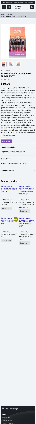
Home (2, 14)
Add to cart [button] (6, 241)
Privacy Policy (6, 417)
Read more (6, 208)
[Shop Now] (9, 7)
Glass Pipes (9, 14)
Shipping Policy (7, 420)
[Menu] (4, 7)
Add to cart (6, 141)
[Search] (32, 7)
